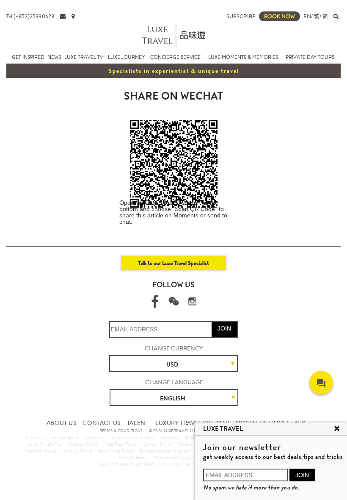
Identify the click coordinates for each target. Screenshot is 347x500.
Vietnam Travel (84, 444)
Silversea (170, 437)
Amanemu (35, 437)
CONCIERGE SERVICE (175, 57)
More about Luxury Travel (179, 457)
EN (307, 16)
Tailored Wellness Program (164, 450)
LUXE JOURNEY (126, 57)
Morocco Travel (77, 450)
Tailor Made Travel (115, 450)
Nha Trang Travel (121, 444)
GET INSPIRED (28, 57)
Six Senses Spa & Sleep (132, 437)
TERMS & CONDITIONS (121, 430)
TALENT (138, 423)
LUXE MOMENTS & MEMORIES (243, 57)
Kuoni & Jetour (132, 457)
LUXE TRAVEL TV (83, 57)
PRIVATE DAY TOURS (310, 57)
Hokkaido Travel (40, 450)
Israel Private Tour (45, 444)
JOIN (224, 328)
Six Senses (94, 437)
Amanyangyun (64, 437)
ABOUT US (61, 423)
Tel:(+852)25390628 (30, 16)
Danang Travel (157, 444)
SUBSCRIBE (241, 16)
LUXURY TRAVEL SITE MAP (192, 423)
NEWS (54, 57)
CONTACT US (101, 423)
